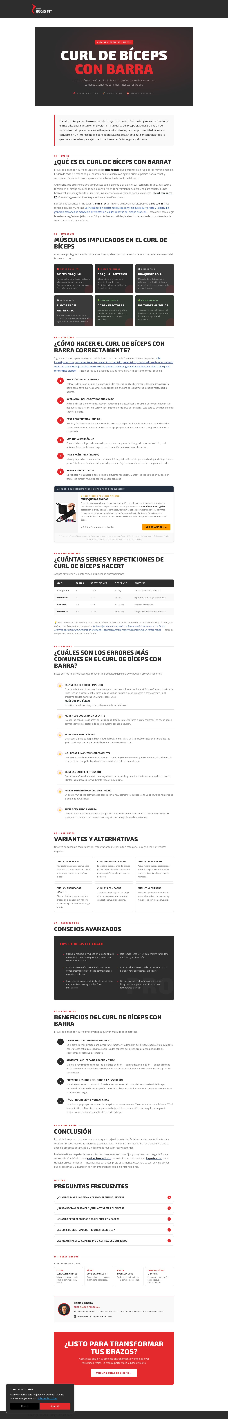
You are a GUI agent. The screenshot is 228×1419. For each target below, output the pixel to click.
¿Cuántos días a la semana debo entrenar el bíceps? (113, 1197)
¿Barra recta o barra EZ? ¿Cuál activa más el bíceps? (113, 1208)
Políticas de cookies (47, 1398)
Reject (24, 1406)
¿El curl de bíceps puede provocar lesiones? (113, 1229)
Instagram (82, 1316)
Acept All (55, 1406)
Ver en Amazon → (156, 527)
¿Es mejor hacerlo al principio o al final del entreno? (113, 1240)
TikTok (95, 1316)
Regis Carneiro (83, 1302)
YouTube (107, 1316)
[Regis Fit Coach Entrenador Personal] (40, 9)
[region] (40, 1398)
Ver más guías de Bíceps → (114, 1373)
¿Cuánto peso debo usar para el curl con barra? (113, 1218)
